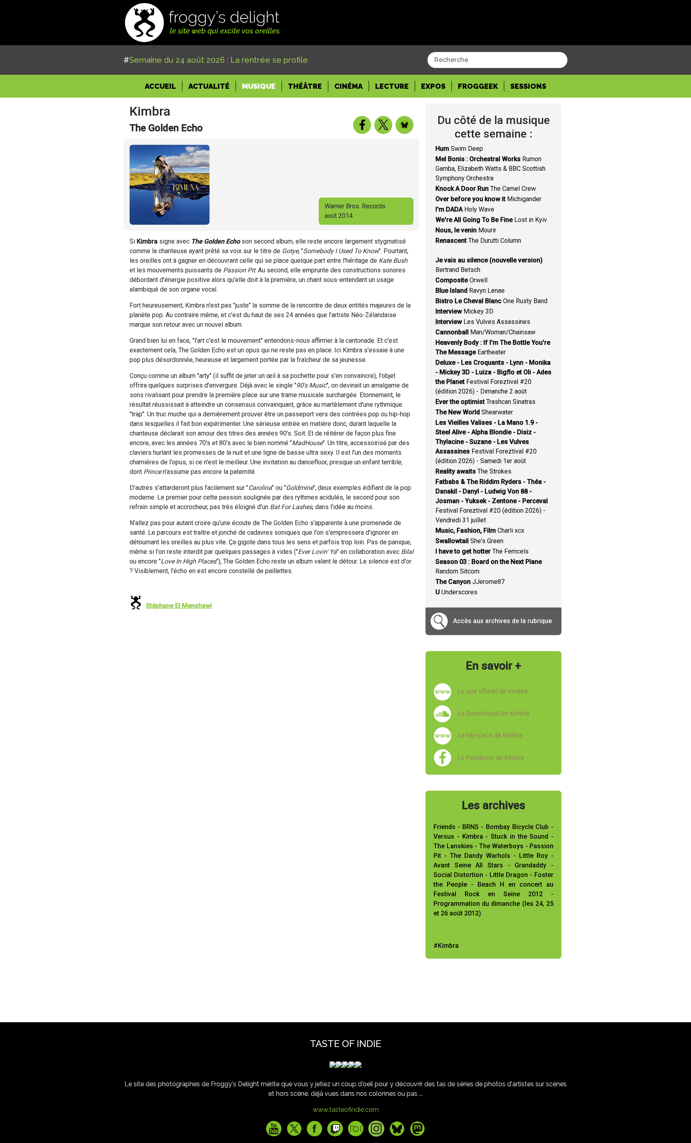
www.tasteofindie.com (346, 1109)
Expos (433, 86)
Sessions (528, 86)
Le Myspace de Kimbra (489, 735)
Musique (259, 86)
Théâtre (305, 86)
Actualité (209, 86)
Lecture (392, 86)
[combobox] (497, 60)
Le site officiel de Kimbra (492, 691)
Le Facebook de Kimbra (490, 757)
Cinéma (348, 86)
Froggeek (478, 86)
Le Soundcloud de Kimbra (493, 713)
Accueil (163, 86)
